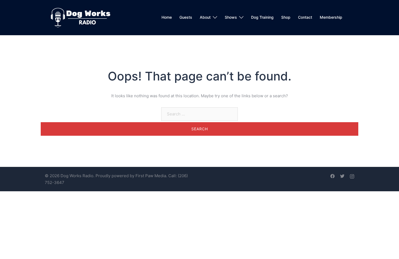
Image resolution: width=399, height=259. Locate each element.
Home (167, 17)
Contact (305, 17)
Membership (331, 17)
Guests (185, 17)
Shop (285, 17)
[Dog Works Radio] (80, 17)
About (205, 17)
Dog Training (262, 17)
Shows (231, 17)
